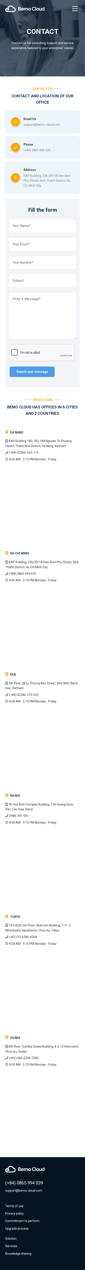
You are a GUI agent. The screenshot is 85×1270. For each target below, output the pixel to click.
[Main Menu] (75, 9)
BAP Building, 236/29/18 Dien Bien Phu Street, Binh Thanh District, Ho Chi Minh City (47, 180)
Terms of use (14, 1206)
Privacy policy (14, 1213)
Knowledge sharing (18, 1253)
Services (11, 1246)
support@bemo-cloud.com (42, 124)
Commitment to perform (22, 1221)
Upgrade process (17, 1228)
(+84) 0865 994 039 (37, 150)
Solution (11, 1238)
